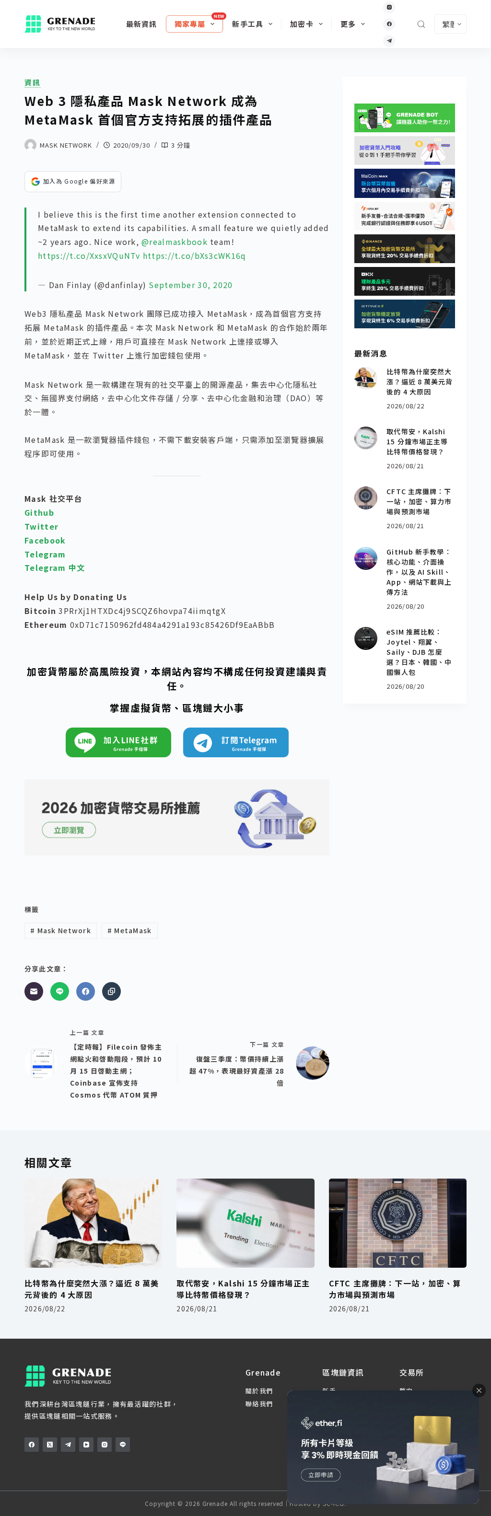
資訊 (32, 82)
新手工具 (247, 24)
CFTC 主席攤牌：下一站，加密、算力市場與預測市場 (419, 501)
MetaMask (129, 930)
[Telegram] (389, 41)
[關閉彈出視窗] (479, 1390)
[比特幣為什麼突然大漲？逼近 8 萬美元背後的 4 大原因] (365, 378)
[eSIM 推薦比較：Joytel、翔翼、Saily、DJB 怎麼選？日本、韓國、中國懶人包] (365, 638)
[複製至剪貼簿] (111, 991)
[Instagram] (389, 7)
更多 (348, 24)
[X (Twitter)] (50, 1444)
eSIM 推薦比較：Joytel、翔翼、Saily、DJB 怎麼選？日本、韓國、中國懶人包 (419, 652)
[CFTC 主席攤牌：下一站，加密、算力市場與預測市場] (365, 497)
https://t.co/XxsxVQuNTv (89, 255)
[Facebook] (389, 24)
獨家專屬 (190, 24)
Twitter (41, 526)
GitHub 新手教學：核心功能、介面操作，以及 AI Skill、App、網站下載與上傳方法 (419, 572)
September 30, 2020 (191, 284)
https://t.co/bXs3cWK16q (194, 255)
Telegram (45, 554)
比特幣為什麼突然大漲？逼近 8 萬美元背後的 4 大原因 (419, 381)
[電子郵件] (33, 991)
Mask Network (60, 930)
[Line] (59, 991)
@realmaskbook (174, 241)
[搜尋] (421, 24)
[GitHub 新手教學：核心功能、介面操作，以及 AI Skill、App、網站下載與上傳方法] (365, 558)
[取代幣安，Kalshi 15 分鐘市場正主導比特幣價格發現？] (365, 438)
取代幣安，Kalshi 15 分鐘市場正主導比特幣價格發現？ (417, 441)
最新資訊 (141, 24)
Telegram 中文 (54, 567)
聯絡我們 (259, 1403)
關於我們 (259, 1390)
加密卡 (302, 24)
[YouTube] (86, 1444)
